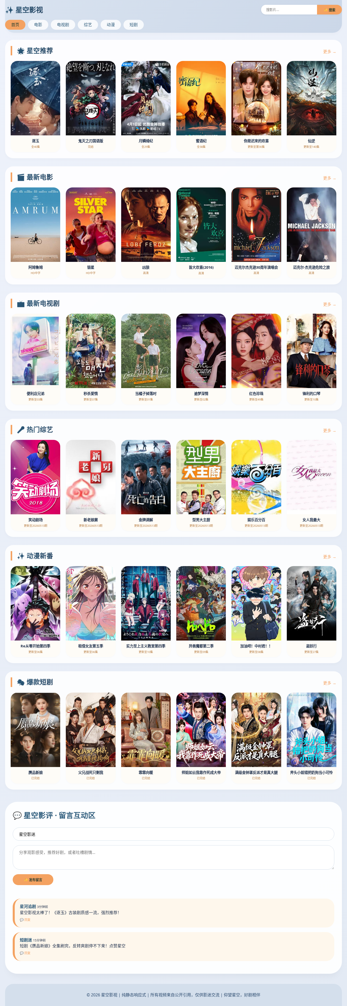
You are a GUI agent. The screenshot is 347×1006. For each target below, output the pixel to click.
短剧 (134, 24)
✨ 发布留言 (33, 879)
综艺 (88, 24)
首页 (15, 24)
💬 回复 (25, 920)
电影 (38, 24)
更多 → (329, 51)
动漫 (111, 24)
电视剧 (63, 24)
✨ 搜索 (329, 10)
